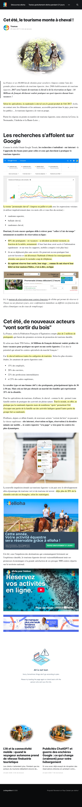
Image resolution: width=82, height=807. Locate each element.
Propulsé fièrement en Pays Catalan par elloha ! (63, 790)
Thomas (14, 26)
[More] (69, 4)
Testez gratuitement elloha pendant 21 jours (47, 5)
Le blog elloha (7, 790)
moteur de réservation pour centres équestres (28, 299)
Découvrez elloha (18, 5)
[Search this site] (77, 4)
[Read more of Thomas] (6, 28)
